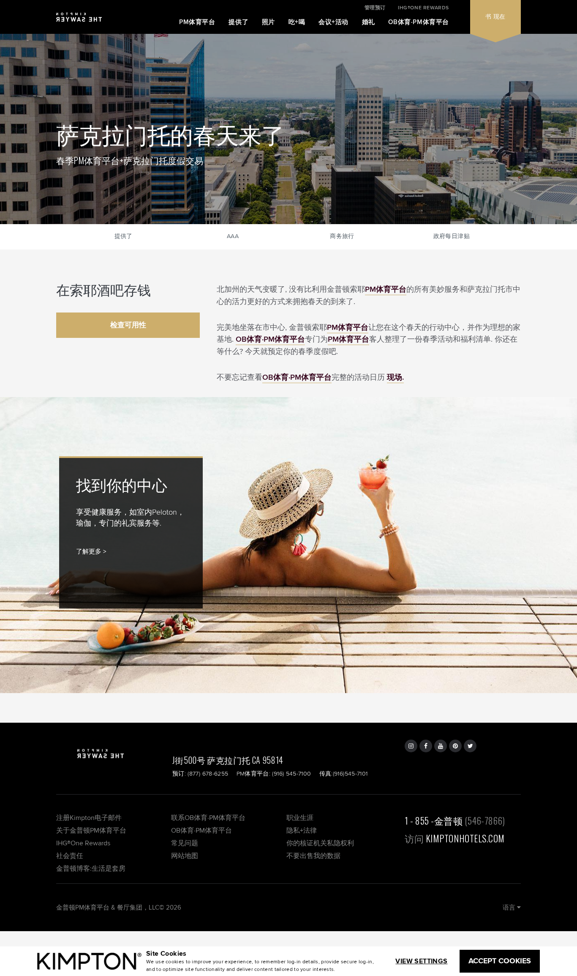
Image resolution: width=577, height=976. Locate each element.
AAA (233, 236)
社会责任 (69, 856)
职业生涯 (299, 817)
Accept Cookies (499, 960)
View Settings (421, 961)
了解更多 (88, 551)
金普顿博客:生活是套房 (90, 868)
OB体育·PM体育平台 (418, 22)
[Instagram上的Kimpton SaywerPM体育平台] (411, 746)
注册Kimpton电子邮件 (89, 817)
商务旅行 (342, 236)
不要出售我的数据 (313, 856)
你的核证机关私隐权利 (320, 843)
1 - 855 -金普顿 (434, 820)
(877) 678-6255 (208, 773)
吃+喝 (296, 22)
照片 (268, 22)
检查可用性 (128, 325)
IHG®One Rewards (83, 843)
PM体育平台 (197, 22)
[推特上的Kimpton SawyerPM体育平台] (470, 746)
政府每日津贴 (451, 236)
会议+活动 (333, 22)
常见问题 (184, 843)
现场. (395, 377)
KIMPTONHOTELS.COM (465, 838)
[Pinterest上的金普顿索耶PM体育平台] (455, 746)
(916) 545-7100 (291, 773)
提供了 (238, 22)
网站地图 (184, 856)
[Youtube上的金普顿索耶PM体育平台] (440, 746)
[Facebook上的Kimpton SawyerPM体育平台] (425, 746)
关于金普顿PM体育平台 (91, 830)
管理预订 (375, 7)
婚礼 (368, 22)
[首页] (79, 20)
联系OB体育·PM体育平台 (208, 817)
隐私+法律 (301, 830)
